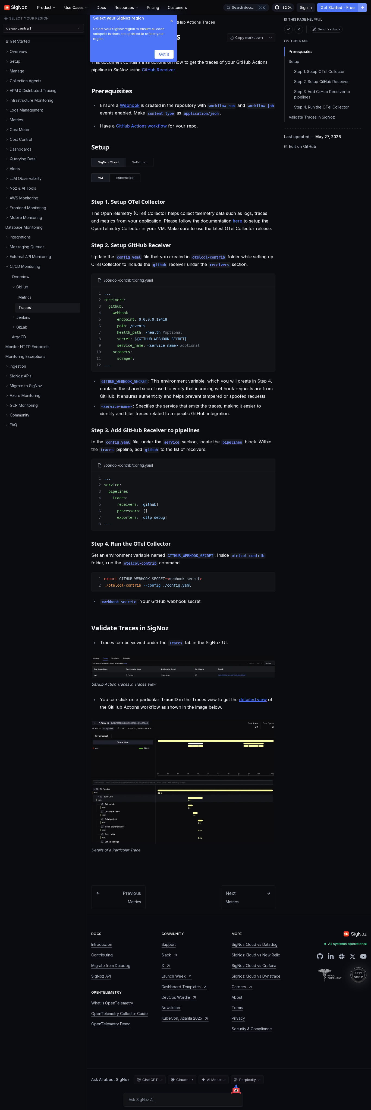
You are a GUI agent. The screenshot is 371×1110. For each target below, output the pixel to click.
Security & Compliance (252, 1028)
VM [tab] (100, 178)
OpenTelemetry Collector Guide (119, 1013)
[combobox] (43, 28)
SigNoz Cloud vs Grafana (254, 965)
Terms (237, 1007)
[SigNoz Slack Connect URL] (341, 956)
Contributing (102, 955)
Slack (166, 955)
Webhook (130, 105)
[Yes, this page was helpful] (288, 29)
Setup (294, 61)
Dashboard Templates (181, 986)
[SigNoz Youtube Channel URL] (363, 956)
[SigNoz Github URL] (320, 956)
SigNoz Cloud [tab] (108, 162)
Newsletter (171, 1007)
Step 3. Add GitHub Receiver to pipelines (322, 94)
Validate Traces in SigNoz (312, 117)
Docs (101, 7)
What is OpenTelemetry (112, 1003)
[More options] (270, 38)
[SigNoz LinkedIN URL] (331, 956)
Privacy (238, 1018)
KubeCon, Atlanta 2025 (182, 1018)
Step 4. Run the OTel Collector (321, 107)
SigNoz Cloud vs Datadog (255, 944)
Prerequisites (300, 51)
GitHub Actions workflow (141, 126)
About (237, 997)
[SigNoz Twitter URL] (352, 956)
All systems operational (347, 944)
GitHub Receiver (158, 69)
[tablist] (122, 162)
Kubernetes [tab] (125, 178)
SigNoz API (101, 976)
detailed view (253, 699)
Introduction (101, 944)
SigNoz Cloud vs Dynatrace (256, 976)
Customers (177, 7)
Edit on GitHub (302, 146)
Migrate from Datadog (110, 965)
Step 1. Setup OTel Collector (319, 71)
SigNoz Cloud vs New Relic (256, 955)
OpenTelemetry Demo (111, 1024)
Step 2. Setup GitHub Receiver (321, 81)
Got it (164, 54)
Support (169, 944)
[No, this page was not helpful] (298, 29)
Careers (239, 986)
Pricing (153, 7)
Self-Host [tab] (139, 162)
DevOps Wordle (176, 997)
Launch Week (174, 976)
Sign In (306, 7)
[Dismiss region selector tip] (172, 21)
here (237, 221)
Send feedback (329, 29)
